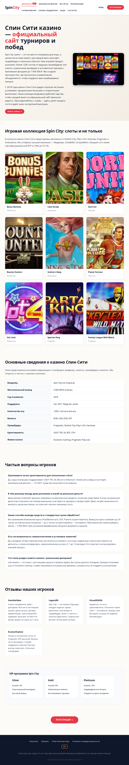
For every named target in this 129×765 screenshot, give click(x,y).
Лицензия (33, 741)
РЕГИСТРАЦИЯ (115, 7)
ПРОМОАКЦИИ (77, 4)
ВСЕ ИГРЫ (64, 4)
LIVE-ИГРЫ (72, 10)
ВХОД (101, 7)
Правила (45, 741)
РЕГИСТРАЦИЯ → (64, 719)
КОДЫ (62, 10)
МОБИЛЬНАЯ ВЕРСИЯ (48, 4)
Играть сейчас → (15, 111)
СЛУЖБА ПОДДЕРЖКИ (48, 10)
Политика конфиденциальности (86, 741)
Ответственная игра (60, 741)
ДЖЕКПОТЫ (29, 4)
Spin (12, 7)
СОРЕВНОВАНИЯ (29, 10)
